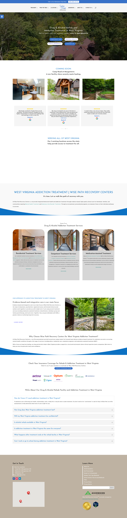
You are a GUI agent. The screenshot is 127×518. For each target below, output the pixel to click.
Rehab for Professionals (90, 473)
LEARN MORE (18, 322)
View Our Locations (19, 467)
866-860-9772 (73, 1)
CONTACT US (89, 7)
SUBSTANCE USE (56, 39)
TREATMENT (33, 7)
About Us (86, 466)
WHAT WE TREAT (43, 7)
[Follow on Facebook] (14, 478)
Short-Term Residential (24, 258)
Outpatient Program (60, 258)
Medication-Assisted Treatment (94, 256)
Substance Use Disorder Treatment (51, 204)
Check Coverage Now (63, 368)
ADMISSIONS (71, 7)
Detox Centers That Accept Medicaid (93, 477)
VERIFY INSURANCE (54, 43)
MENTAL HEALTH (71, 39)
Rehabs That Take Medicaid (91, 475)
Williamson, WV (19, 473)
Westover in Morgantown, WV (23, 471)
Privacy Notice (87, 484)
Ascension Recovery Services (90, 499)
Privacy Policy (87, 482)
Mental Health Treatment (32, 204)
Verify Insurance (88, 468)
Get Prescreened (88, 471)
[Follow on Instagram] (17, 478)
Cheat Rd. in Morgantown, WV (23, 469)
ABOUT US (79, 7)
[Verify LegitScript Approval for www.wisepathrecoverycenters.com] (95, 507)
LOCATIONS (53, 7)
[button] (2, 17)
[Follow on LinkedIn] (20, 478)
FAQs (85, 479)
